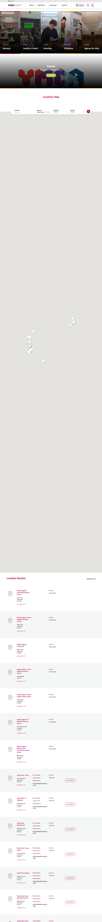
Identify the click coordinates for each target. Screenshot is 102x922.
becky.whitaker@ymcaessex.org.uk (40, 784)
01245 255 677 (36, 778)
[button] (29, 342)
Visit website (70, 780)
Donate (81, 5)
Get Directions (20, 604)
